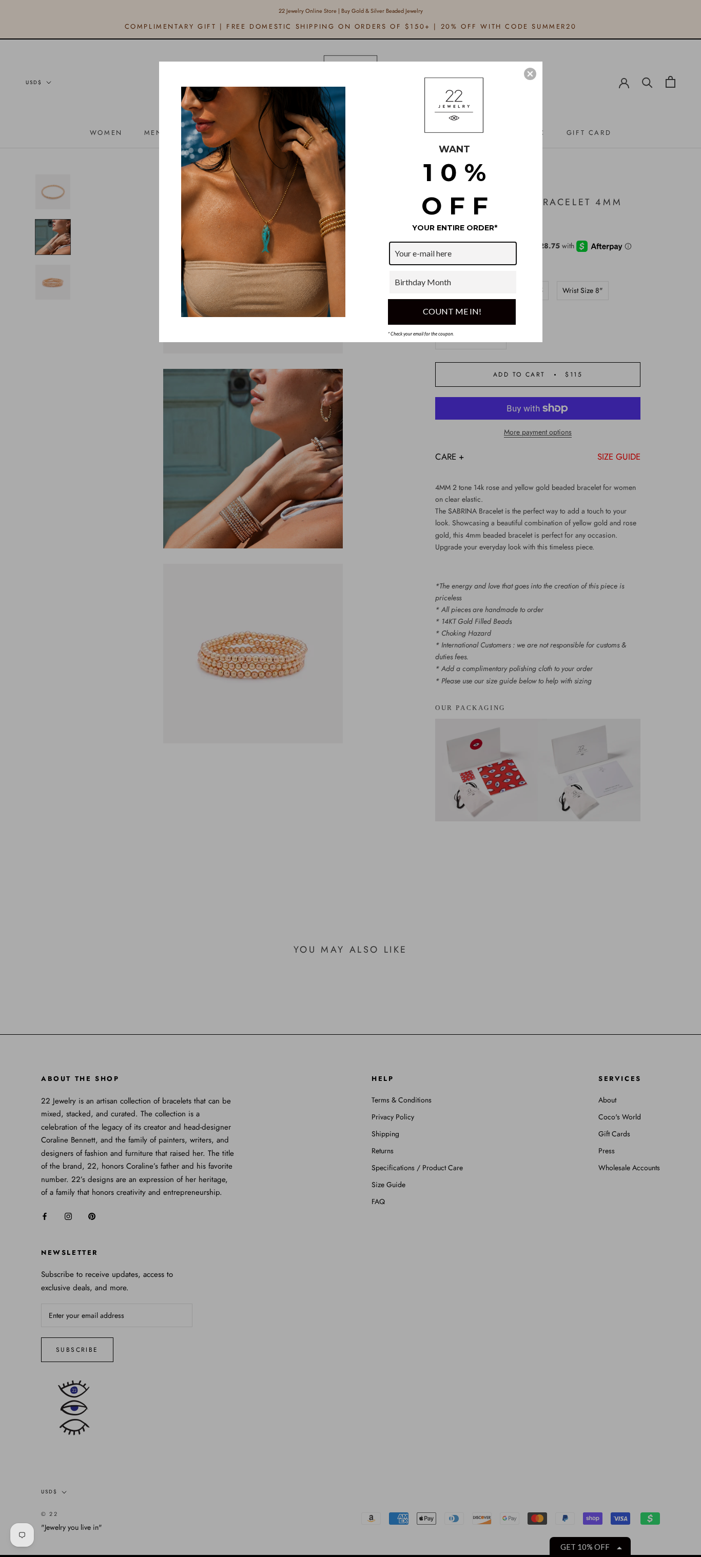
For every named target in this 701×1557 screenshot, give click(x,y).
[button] (530, 74)
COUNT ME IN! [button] (452, 311)
